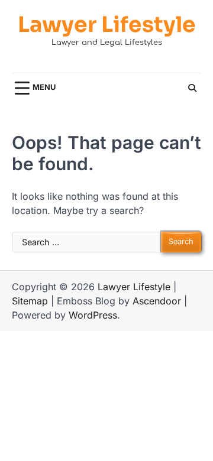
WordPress (93, 315)
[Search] (192, 88)
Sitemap (30, 301)
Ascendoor (157, 301)
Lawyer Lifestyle (107, 24)
